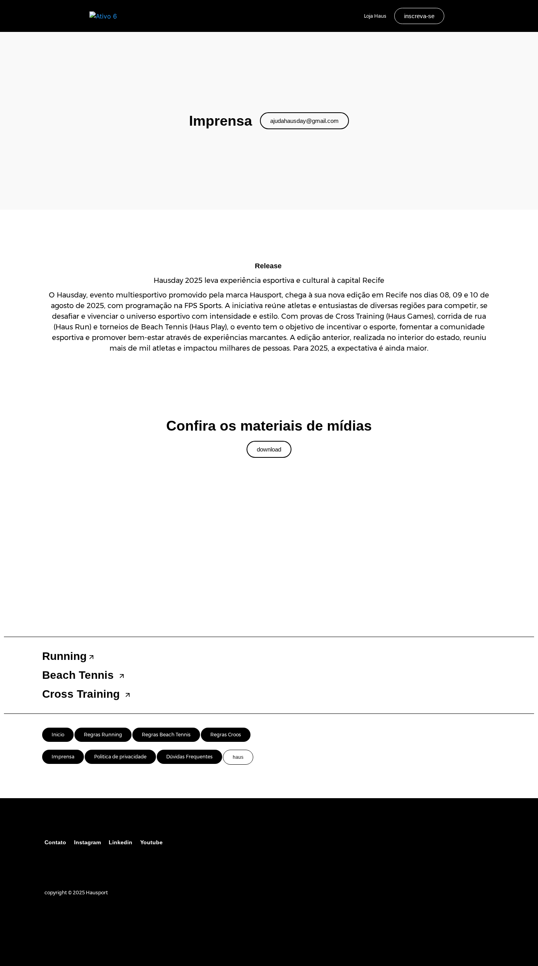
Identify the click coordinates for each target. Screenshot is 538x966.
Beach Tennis (79, 675)
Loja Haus (375, 16)
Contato (55, 842)
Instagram (87, 842)
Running (64, 656)
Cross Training (82, 694)
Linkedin (120, 842)
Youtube (151, 842)
